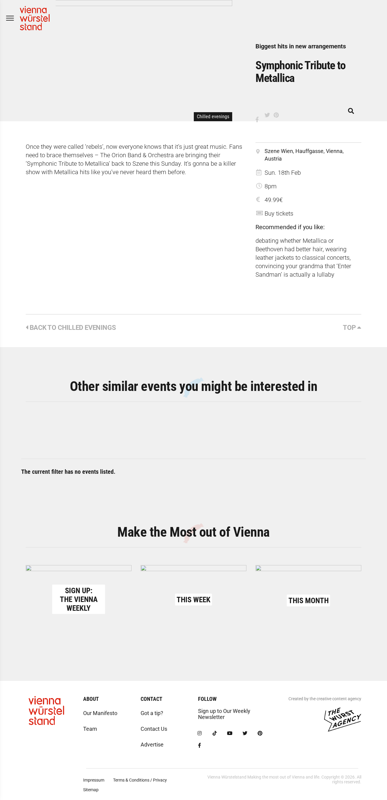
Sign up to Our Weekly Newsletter (224, 714)
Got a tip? (152, 713)
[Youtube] (230, 733)
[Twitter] (245, 733)
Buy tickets (279, 213)
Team (90, 729)
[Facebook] (200, 746)
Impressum (93, 780)
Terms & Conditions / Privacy (140, 780)
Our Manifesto (100, 713)
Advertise (152, 744)
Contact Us (154, 729)
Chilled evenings (213, 116)
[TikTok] (215, 733)
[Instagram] (200, 733)
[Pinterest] (260, 733)
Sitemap (91, 789)
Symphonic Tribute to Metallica (300, 72)
